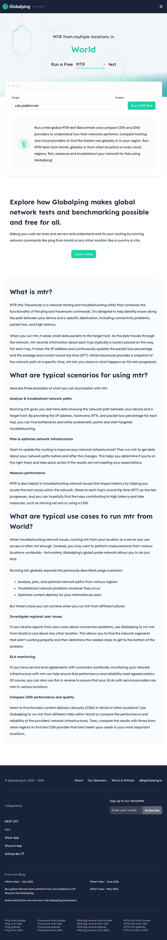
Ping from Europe (15, 920)
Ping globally (12, 926)
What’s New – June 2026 (104, 881)
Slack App (12, 837)
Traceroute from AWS (50, 930)
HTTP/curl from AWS (136, 930)
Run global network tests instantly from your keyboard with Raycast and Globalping (40, 891)
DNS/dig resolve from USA (92, 923)
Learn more (84, 254)
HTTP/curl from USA (135, 923)
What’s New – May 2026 (104, 888)
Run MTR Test (141, 106)
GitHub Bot (13, 854)
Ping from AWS (14, 930)
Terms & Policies (123, 780)
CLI (7, 829)
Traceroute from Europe (51, 920)
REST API (11, 821)
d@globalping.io (150, 780)
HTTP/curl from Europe (137, 920)
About (79, 780)
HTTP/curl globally (134, 926)
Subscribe (152, 810)
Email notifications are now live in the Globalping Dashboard (40, 900)
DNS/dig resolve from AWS (93, 930)
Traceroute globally (48, 926)
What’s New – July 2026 (19, 881)
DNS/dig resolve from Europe (94, 920)
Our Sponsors (97, 780)
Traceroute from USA (49, 923)
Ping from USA (13, 923)
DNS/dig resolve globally (92, 926)
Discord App (13, 846)
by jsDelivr (38, 6)
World (83, 49)
